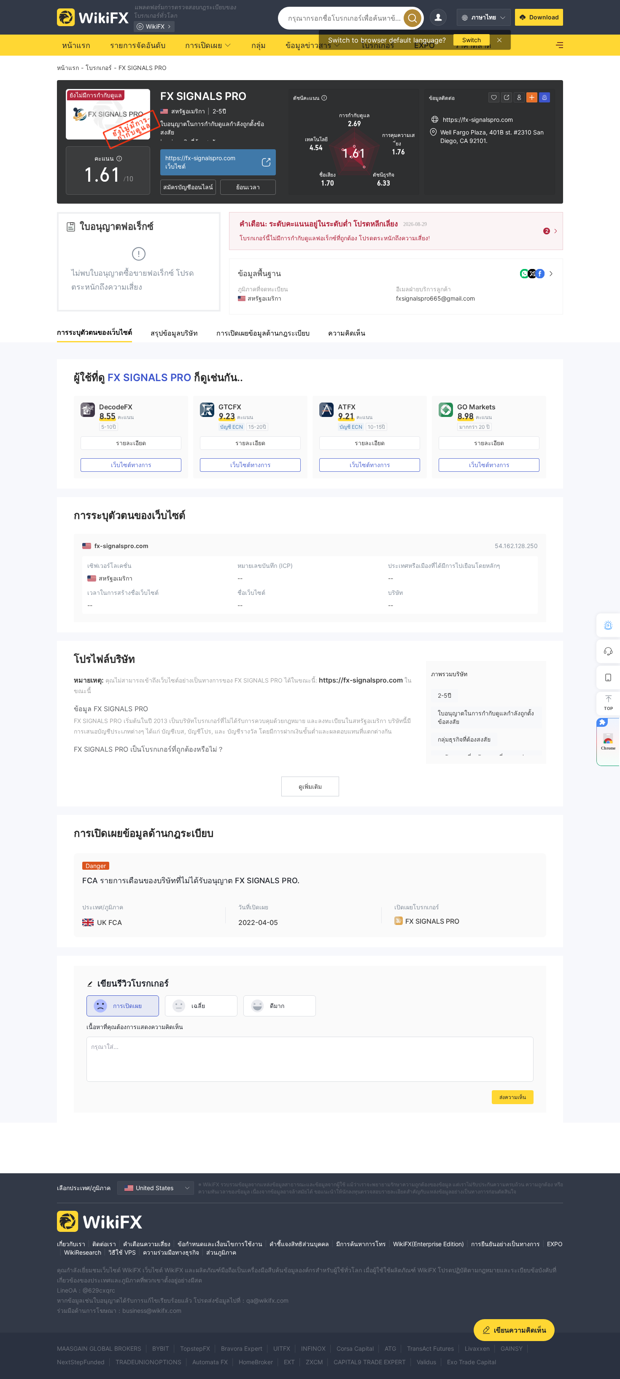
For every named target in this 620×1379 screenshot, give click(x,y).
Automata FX (210, 1362)
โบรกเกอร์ (99, 67)
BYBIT (160, 1348)
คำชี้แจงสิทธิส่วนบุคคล (299, 1243)
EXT (289, 1362)
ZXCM (314, 1362)
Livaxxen (477, 1348)
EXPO (555, 1243)
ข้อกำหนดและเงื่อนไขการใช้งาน (220, 1243)
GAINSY (512, 1348)
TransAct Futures (430, 1348)
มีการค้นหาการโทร (361, 1243)
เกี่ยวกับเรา (71, 1243)
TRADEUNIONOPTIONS (148, 1362)
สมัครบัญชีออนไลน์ (188, 187)
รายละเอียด (131, 442)
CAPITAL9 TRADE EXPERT (370, 1362)
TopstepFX (195, 1348)
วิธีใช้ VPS (122, 1252)
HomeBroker (256, 1362)
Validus (426, 1362)
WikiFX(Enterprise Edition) (428, 1243)
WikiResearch (82, 1252)
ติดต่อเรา (104, 1243)
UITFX (281, 1348)
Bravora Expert (241, 1348)
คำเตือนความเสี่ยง (146, 1243)
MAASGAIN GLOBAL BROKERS (99, 1348)
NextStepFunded (81, 1362)
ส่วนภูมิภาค (221, 1252)
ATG (390, 1348)
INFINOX (313, 1348)
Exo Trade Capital (471, 1362)
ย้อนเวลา (248, 187)
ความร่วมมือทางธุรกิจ (171, 1252)
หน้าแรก (68, 67)
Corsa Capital (355, 1348)
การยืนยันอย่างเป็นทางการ (505, 1243)
